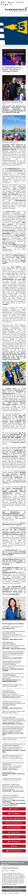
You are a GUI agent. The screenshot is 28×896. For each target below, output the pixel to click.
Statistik (13, 870)
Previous (3, 373)
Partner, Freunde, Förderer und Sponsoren (12, 863)
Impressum (5, 893)
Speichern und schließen (14, 890)
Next (24, 373)
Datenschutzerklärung (14, 893)
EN (11, 5)
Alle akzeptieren (14, 887)
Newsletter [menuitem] (20, 2)
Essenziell (5, 870)
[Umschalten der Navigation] (25, 15)
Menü (4, 2)
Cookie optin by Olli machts (22, 895)
